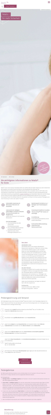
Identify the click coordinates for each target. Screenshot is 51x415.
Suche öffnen (2, 7)
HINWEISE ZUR (25, 359)
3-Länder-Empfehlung (24, 194)
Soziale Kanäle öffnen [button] (48, 412)
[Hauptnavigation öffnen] (49, 2)
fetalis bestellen (10, 6)
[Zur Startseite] (9, 2)
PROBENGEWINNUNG (25, 362)
